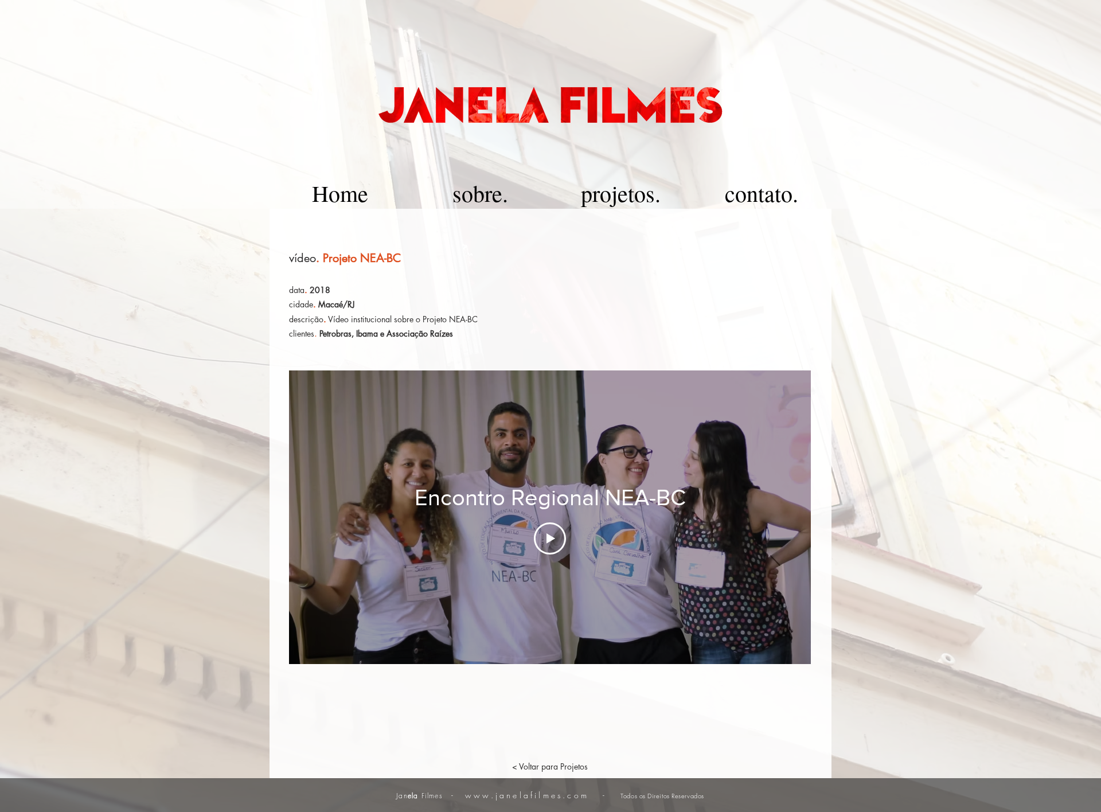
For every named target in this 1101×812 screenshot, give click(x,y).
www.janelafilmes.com (527, 795)
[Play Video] (550, 538)
